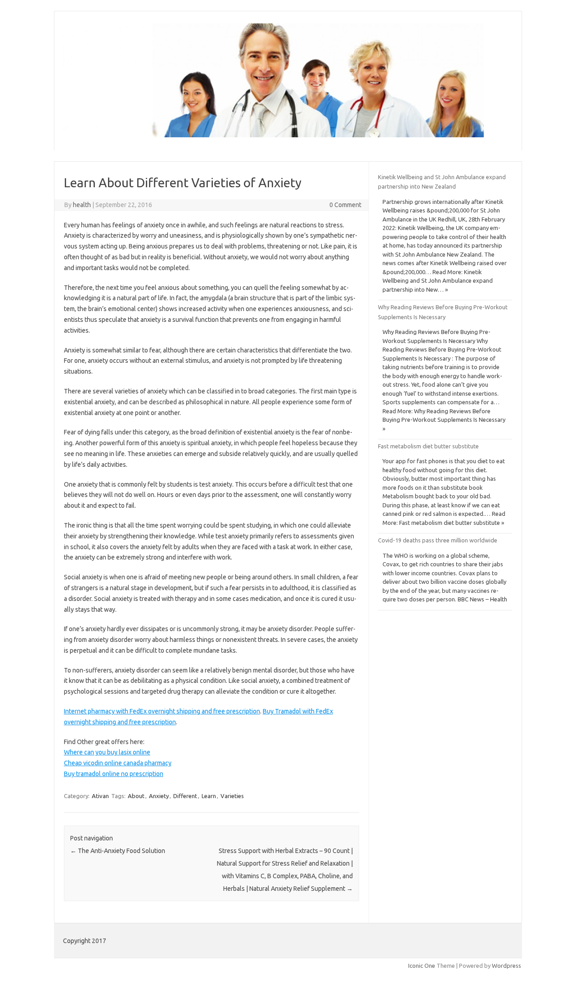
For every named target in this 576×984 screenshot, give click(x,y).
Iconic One (421, 965)
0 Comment (345, 204)
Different (185, 796)
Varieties (232, 796)
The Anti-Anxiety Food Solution (117, 850)
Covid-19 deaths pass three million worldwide (437, 540)
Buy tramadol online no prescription (113, 773)
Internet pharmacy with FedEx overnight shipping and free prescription (162, 711)
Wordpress (506, 965)
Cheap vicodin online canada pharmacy (117, 763)
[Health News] (273, 135)
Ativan (100, 796)
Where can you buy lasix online (107, 752)
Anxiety (159, 796)
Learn (209, 796)
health (82, 204)
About (136, 796)
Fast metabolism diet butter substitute (428, 446)
